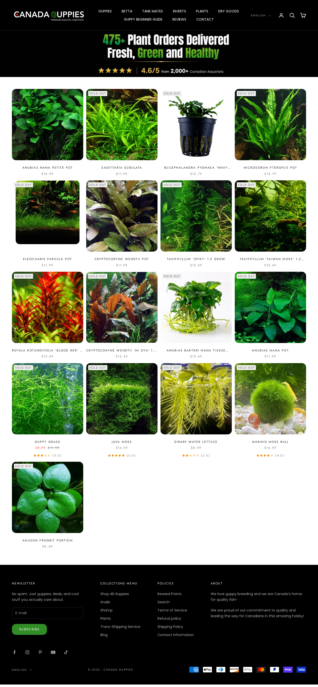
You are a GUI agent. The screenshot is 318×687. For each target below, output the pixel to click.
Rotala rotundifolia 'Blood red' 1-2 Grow (47, 350)
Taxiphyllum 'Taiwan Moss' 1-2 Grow (270, 259)
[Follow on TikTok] (66, 652)
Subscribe (29, 629)
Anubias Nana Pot (270, 350)
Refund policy (169, 618)
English (258, 15)
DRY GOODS (228, 11)
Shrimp (106, 610)
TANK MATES (152, 11)
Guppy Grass (48, 442)
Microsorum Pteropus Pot (270, 167)
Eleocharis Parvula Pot (47, 259)
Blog (104, 634)
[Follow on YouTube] (53, 652)
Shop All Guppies (114, 593)
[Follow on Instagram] (27, 652)
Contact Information (176, 634)
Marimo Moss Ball (270, 442)
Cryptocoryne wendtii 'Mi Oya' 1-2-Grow (121, 350)
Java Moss (122, 442)
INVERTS (179, 11)
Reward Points (170, 593)
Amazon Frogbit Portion (47, 540)
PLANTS (202, 11)
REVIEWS (179, 19)
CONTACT (205, 19)
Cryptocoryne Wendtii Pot (122, 259)
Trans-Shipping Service (120, 626)
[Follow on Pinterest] (40, 652)
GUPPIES (105, 11)
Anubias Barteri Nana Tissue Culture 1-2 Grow (196, 350)
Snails (105, 602)
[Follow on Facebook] (14, 652)
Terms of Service (172, 610)
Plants (105, 618)
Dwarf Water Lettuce (196, 442)
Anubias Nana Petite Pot (47, 167)
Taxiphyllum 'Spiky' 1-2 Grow (196, 259)
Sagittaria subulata (121, 167)
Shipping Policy (170, 626)
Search (164, 602)
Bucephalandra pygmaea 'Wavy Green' (196, 167)
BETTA (127, 11)
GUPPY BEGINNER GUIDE (143, 19)
